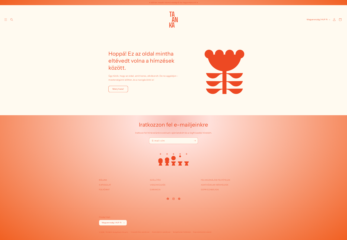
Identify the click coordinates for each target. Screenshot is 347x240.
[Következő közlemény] (342, 2)
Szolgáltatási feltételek (182, 232)
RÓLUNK (103, 180)
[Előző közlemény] (5, 2)
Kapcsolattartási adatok (202, 232)
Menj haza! (118, 89)
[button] (6, 20)
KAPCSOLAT (105, 184)
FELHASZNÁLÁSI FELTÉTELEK (215, 180)
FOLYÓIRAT (104, 189)
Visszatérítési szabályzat (140, 232)
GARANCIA (155, 189)
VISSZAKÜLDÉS (157, 184)
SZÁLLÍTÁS (155, 180)
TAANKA (108, 232)
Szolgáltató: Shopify (120, 232)
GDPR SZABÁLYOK (210, 189)
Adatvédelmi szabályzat (161, 232)
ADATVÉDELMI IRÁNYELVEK (214, 184)
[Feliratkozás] (195, 141)
